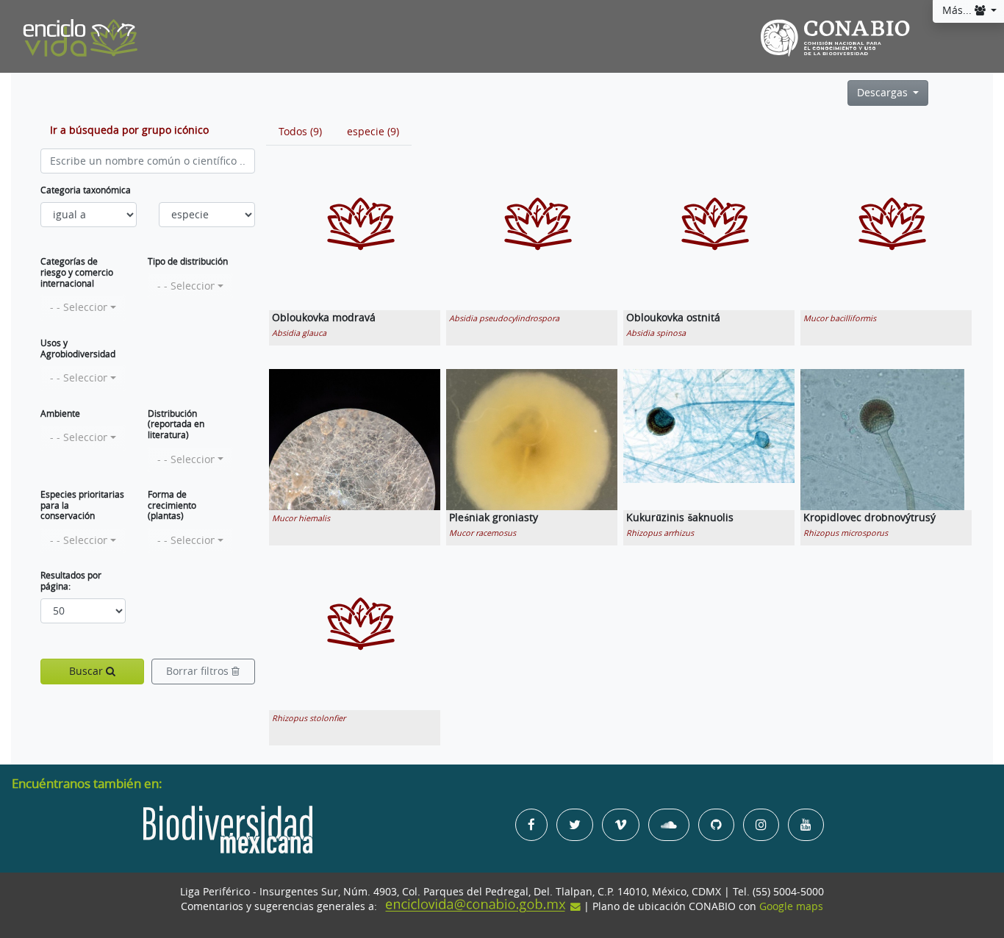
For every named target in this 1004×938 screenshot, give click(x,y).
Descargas (884, 92)
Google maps (791, 906)
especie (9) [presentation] (373, 131)
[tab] (300, 132)
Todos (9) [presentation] (300, 131)
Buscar (87, 671)
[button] (83, 307)
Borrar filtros (199, 671)
